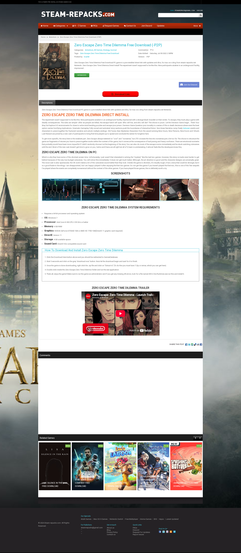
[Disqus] (120, 398)
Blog (109, 530)
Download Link (122, 94)
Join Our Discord (190, 85)
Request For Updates (141, 532)
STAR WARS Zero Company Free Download (83, 482)
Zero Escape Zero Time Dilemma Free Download (99, 53)
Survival (113, 50)
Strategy (106, 50)
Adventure (52, 37)
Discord (200, 10)
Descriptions (47, 103)
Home (43, 37)
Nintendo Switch (116, 519)
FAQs (135, 528)
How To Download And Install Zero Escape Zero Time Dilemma (84, 250)
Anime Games (145, 519)
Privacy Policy (112, 532)
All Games (98, 50)
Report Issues (138, 534)
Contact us (111, 534)
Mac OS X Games (101, 519)
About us (110, 528)
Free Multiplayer (131, 519)
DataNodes (81, 75)
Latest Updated (172, 519)
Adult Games (86, 519)
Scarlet (86, 57)
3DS (155, 519)
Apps (161, 519)
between (186, 128)
